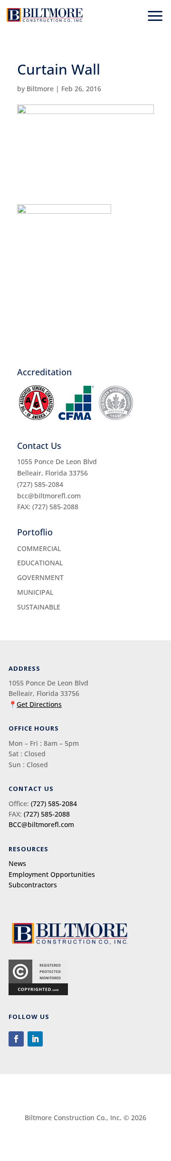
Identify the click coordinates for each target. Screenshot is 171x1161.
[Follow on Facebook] (16, 1039)
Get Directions (39, 704)
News (17, 863)
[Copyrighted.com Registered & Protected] (38, 992)
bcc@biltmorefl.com (49, 495)
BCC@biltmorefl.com (41, 824)
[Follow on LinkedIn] (35, 1039)
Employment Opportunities (52, 874)
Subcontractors (33, 884)
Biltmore (40, 88)
